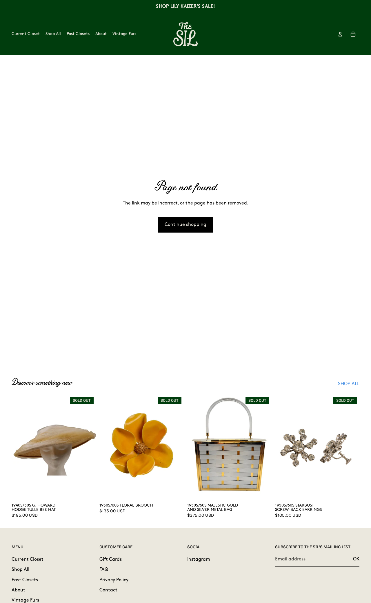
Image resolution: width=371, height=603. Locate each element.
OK (356, 559)
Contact (108, 590)
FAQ (103, 569)
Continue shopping (185, 224)
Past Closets (25, 580)
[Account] (340, 34)
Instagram (198, 559)
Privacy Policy (113, 580)
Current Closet (27, 559)
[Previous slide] (20, 447)
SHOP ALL (348, 384)
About (18, 590)
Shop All (20, 569)
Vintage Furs (25, 600)
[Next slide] (87, 447)
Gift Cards (110, 559)
